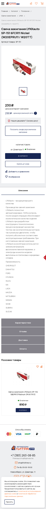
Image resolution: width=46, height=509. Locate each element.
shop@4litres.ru (24, 462)
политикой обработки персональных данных (20, 495)
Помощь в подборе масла (23, 458)
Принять (9, 502)
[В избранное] (38, 366)
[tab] (23, 191)
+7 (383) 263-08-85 (23, 455)
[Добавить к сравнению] (42, 367)
